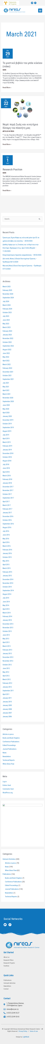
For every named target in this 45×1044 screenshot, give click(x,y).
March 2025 (7, 287)
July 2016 (6, 531)
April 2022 (6, 361)
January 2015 (7, 576)
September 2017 (8, 498)
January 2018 (7, 483)
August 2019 (7, 431)
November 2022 (8, 338)
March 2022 (7, 364)
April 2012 (6, 676)
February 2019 (7, 446)
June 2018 (6, 468)
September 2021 (8, 379)
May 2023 (6, 324)
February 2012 (7, 683)
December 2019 (8, 420)
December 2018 (8, 453)
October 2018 (7, 457)
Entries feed (7, 785)
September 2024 (8, 298)
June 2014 (6, 602)
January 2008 (7, 709)
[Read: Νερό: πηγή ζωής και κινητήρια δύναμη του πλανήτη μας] (22, 108)
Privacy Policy (22, 1031)
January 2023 (7, 335)
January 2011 (7, 698)
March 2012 (7, 679)
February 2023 (7, 331)
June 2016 (6, 535)
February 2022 (7, 368)
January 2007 (7, 713)
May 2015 (6, 561)
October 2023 (7, 312)
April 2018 (6, 472)
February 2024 (7, 309)
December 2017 (8, 487)
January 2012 (7, 687)
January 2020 (7, 416)
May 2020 (6, 409)
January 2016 (7, 553)
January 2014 (7, 620)
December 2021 (8, 372)
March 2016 (7, 546)
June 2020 (6, 405)
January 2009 (7, 705)
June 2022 (6, 353)
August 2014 (7, 594)
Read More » (7, 87)
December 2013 (8, 624)
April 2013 (6, 642)
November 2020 (8, 398)
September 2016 (8, 524)
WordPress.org (8, 793)
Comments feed (8, 789)
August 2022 (7, 350)
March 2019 (7, 442)
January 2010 (7, 702)
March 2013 (7, 646)
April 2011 (6, 694)
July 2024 (6, 301)
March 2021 (7, 394)
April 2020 (6, 413)
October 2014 (7, 587)
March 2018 (7, 476)
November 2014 (8, 583)
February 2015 (7, 572)
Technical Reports (9, 760)
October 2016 (7, 520)
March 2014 (7, 613)
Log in (5, 782)
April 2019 (6, 438)
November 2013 (8, 628)
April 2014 (6, 609)
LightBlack (26, 1037)
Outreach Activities (9, 859)
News (4, 70)
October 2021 (7, 375)
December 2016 (8, 516)
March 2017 (7, 505)
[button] (40, 10)
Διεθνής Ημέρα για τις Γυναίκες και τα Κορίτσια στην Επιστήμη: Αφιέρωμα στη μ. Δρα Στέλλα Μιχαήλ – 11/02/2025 (21, 248)
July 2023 (6, 316)
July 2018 (6, 464)
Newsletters (7, 756)
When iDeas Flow (8, 764)
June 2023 (6, 320)
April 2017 (6, 501)
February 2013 (7, 650)
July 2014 (6, 598)
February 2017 (7, 509)
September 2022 (8, 346)
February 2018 (7, 479)
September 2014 (8, 590)
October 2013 (7, 631)
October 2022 (7, 342)
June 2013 (6, 635)
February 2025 (7, 290)
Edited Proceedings (9, 745)
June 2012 (6, 668)
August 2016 (7, 527)
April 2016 (6, 542)
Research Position (12, 169)
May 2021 (6, 387)
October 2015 (7, 557)
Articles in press (8, 131)
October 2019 (7, 424)
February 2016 (7, 550)
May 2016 (6, 539)
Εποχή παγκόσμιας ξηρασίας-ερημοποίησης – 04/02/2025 (22, 255)
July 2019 (6, 435)
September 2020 (8, 401)
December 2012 (8, 657)
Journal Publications (9, 749)
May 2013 (6, 639)
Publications (7, 874)
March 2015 (7, 568)
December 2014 (8, 579)
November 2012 (8, 661)
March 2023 (7, 327)
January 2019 (7, 450)
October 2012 (7, 665)
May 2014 (6, 605)
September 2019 (8, 427)
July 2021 (6, 383)
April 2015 (6, 565)
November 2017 (8, 490)
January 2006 (7, 716)
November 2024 (8, 294)
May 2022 (6, 357)
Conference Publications (11, 742)
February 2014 (7, 616)
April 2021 (6, 390)
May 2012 (6, 672)
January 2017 (7, 513)
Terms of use (34, 1031)
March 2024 (7, 305)
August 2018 (7, 461)
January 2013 (7, 653)
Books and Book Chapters (11, 738)
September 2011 (8, 691)
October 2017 (7, 494)
